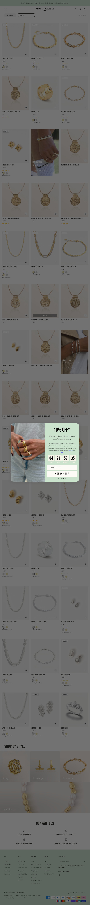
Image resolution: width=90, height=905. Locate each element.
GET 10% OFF (62, 473)
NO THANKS (62, 478)
